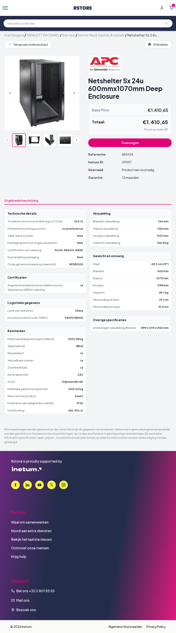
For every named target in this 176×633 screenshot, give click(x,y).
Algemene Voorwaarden (125, 626)
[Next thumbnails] (77, 140)
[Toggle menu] (5, 7)
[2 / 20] (34, 140)
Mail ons (22, 600)
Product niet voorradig (138, 170)
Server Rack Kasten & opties (101, 35)
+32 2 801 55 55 (42, 591)
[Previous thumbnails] (7, 140)
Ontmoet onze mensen (30, 548)
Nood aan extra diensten (31, 530)
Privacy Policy (156, 626)
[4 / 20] (65, 140)
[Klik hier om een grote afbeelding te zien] (42, 93)
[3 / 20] (50, 140)
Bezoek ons (26, 609)
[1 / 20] (19, 140)
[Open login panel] (162, 8)
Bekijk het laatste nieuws (31, 539)
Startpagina (14, 35)
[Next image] (74, 93)
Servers (68, 35)
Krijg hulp (18, 556)
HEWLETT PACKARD (43, 35)
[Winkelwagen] (171, 7)
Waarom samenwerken (30, 522)
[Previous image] (10, 93)
